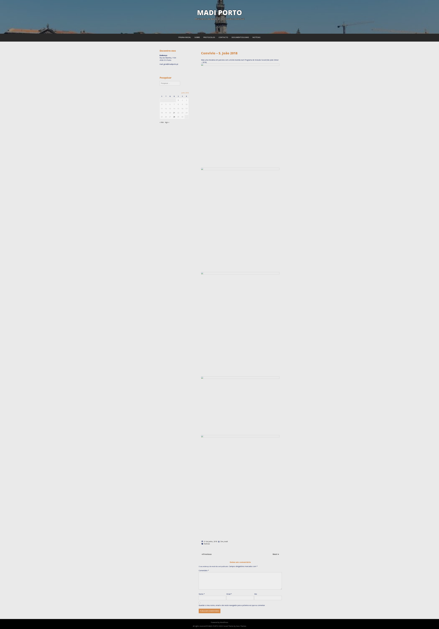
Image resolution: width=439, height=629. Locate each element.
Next (275, 554)
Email (229, 594)
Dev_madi (224, 541)
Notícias (256, 37)
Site (255, 594)
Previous (207, 554)
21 (174, 113)
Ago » (167, 122)
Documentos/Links (240, 37)
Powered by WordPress (219, 622)
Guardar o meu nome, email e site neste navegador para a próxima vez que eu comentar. (232, 605)
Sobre (197, 37)
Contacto (223, 37)
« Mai (162, 122)
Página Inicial (184, 37)
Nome (202, 594)
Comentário (204, 570)
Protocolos (209, 37)
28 (174, 117)
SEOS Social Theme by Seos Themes (232, 626)
